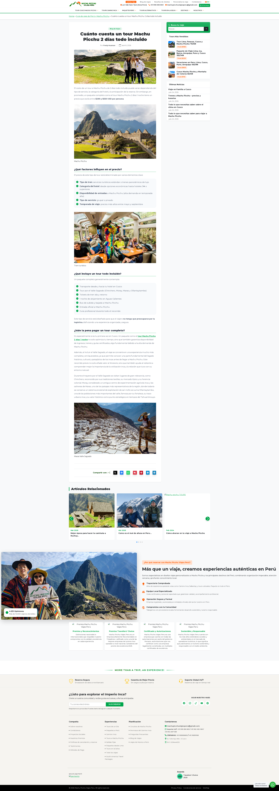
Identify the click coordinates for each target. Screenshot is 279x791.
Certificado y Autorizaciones (157, 631)
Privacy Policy (176, 788)
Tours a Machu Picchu (115, 738)
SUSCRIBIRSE (115, 704)
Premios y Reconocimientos (86, 631)
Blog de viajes (145, 2)
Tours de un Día (112, 727)
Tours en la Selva (168, 10)
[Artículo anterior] (71, 519)
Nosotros (198, 10)
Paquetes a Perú (112, 730)
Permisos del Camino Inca (140, 730)
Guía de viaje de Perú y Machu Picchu (92, 16)
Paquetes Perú (128, 10)
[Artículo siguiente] (208, 519)
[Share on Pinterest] (141, 473)
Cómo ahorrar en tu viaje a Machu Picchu (185, 533)
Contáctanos (196, 2)
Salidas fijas (131, 2)
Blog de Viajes (135, 738)
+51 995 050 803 (184, 729)
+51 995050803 (182, 735)
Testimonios (75, 746)
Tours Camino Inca (109, 10)
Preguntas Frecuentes (139, 734)
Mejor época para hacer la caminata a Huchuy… (88, 534)
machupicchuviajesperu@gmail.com (182, 5)
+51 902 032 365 (197, 729)
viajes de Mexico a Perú (139, 742)
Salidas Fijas (111, 742)
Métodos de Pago (77, 750)
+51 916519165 (194, 735)
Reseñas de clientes (162, 2)
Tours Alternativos (148, 10)
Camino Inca (111, 734)
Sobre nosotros (76, 727)
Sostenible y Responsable (193, 631)
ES (208, 2)
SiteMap (206, 788)
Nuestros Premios (77, 738)
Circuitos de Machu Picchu (140, 727)
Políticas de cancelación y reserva (83, 742)
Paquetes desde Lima (114, 746)
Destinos (184, 10)
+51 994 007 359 (171, 732)
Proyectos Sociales (77, 734)
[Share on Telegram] (148, 473)
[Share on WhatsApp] (128, 473)
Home (71, 16)
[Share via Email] (135, 473)
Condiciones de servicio (192, 788)
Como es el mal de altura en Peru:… (135, 533)
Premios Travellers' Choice (121, 631)
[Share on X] (115, 473)
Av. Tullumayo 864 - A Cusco (176, 739)
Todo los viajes (112, 753)
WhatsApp (205, 5)
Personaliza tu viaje (180, 2)
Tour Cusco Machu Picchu (85, 10)
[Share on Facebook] (121, 473)
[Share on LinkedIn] (154, 473)
